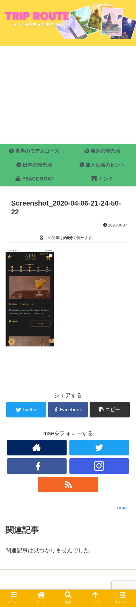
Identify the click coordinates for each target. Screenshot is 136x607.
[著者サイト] (37, 447)
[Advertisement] (68, 94)
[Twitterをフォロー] (99, 447)
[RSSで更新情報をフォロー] (68, 484)
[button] (122, 567)
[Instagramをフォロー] (99, 466)
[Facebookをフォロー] (37, 466)
